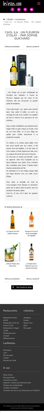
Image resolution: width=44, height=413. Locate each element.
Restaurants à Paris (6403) (10, 319)
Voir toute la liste (24, 287)
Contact (6, 358)
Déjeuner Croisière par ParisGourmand (17, 383)
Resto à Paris (8, 375)
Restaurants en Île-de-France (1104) (11, 324)
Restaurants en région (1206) (11, 329)
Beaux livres (28, 323)
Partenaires (7, 350)
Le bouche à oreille (10, 380)
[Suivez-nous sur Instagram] (25, 9)
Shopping (27, 318)
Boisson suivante (32, 47)
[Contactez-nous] (32, 9)
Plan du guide (8, 355)
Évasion (26, 320)
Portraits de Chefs (9, 360)
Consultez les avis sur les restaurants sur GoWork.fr (21, 390)
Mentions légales (27, 408)
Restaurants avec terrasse (9, 334)
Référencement (9, 338)
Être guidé (27, 328)
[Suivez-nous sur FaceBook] (12, 9)
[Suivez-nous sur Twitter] (19, 9)
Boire (25, 325)
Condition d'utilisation (10, 388)
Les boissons (20, 19)
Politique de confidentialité (12, 385)
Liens (5, 353)
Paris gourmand (8, 377)
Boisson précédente (13, 47)
